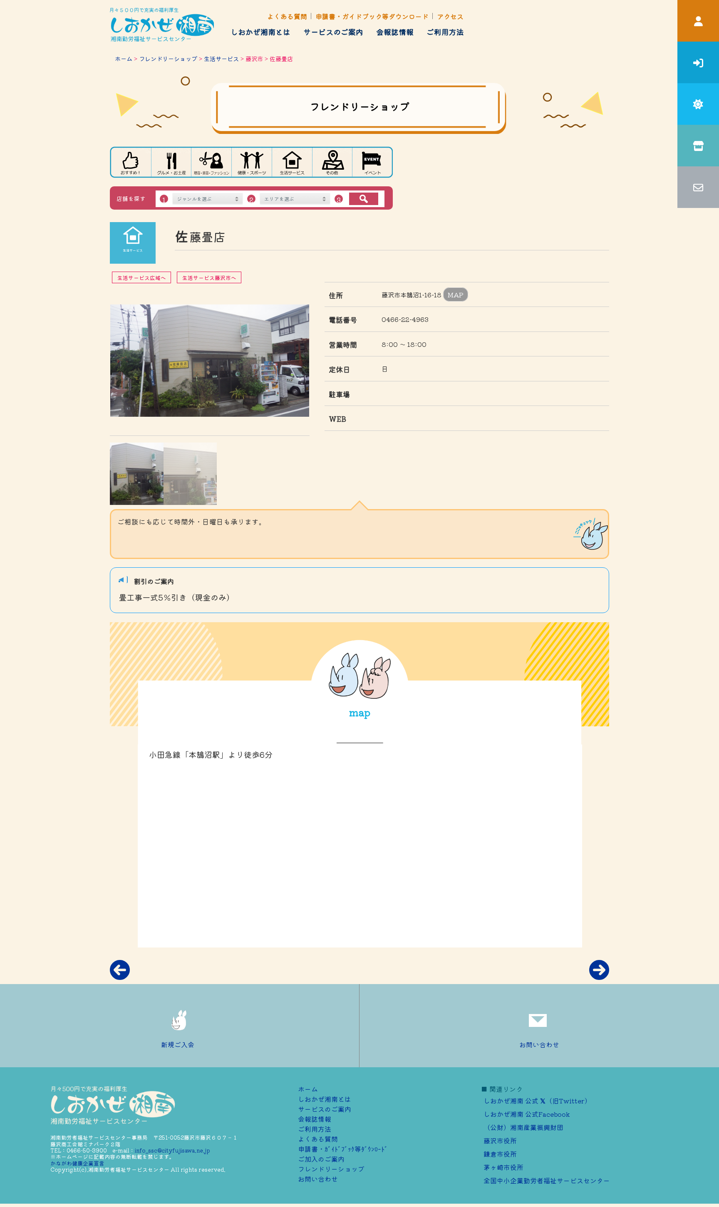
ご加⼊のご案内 (321, 1159)
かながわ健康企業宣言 (77, 1163)
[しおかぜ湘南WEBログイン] (698, 21)
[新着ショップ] (130, 162)
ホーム (123, 58)
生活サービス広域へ (141, 278)
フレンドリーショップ (168, 58)
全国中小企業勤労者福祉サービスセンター (546, 1180)
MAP (456, 294)
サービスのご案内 (333, 31)
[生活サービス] (292, 162)
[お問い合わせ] (698, 187)
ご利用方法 (445, 31)
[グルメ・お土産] (171, 162)
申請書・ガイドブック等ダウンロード (372, 16)
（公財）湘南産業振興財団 (523, 1127)
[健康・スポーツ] (252, 162)
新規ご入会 (177, 1044)
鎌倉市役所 (500, 1154)
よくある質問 (287, 16)
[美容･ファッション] (211, 162)
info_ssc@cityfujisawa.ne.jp (172, 1150)
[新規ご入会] (698, 62)
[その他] (332, 162)
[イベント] (372, 162)
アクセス (450, 16)
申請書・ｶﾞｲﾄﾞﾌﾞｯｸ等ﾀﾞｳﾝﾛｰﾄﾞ (343, 1149)
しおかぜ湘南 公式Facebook (526, 1114)
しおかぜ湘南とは (260, 31)
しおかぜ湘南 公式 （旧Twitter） (537, 1101)
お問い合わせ (539, 1044)
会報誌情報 (395, 31)
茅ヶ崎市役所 (503, 1167)
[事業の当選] (698, 104)
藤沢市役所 (500, 1140)
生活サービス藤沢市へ (209, 278)
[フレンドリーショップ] (698, 145)
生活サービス (221, 58)
